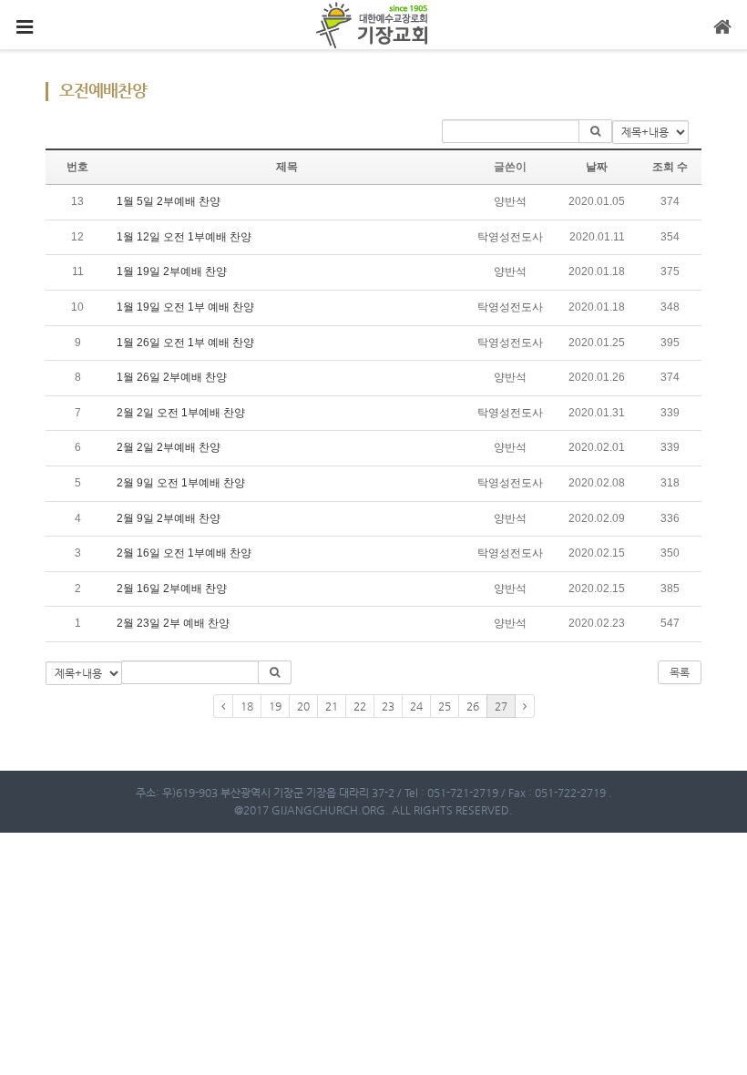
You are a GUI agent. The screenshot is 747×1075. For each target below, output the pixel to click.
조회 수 (670, 166)
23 (388, 706)
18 (246, 706)
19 (275, 706)
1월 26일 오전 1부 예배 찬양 (185, 342)
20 (303, 706)
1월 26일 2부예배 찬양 (172, 377)
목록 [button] (680, 672)
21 (331, 706)
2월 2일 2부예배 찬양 (168, 447)
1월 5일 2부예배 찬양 (168, 201)
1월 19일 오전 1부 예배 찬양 (185, 307)
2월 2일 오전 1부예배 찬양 (181, 412)
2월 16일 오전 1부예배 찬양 (184, 553)
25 (444, 706)
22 (359, 706)
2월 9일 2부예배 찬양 (168, 518)
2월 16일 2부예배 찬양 (172, 588)
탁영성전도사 (510, 236)
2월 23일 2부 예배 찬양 (173, 623)
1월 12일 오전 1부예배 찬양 (184, 236)
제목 (287, 166)
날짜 (597, 166)
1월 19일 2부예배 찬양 (172, 271)
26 (472, 706)
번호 (77, 166)
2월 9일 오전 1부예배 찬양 (181, 482)
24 (416, 706)
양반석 (510, 201)
